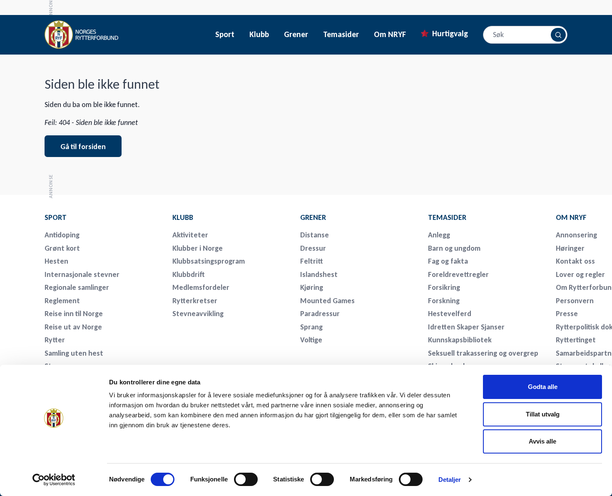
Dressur (313, 248)
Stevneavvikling (198, 313)
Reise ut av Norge (73, 326)
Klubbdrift (188, 274)
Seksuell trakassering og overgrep (483, 353)
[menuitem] (103, 217)
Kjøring (311, 287)
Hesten (56, 261)
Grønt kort (62, 248)
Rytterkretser (194, 300)
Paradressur (320, 313)
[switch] (246, 479)
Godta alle (542, 386)
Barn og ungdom (454, 248)
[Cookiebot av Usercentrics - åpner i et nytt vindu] (53, 480)
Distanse (314, 234)
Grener (296, 34)
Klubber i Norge (197, 248)
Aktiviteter (190, 234)
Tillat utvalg (543, 414)
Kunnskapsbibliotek (460, 339)
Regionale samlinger (77, 287)
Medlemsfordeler (200, 287)
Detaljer (449, 479)
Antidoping (62, 234)
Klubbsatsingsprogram (208, 261)
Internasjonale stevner (82, 274)
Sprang (311, 326)
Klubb (259, 34)
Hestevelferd (449, 313)
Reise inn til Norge (74, 313)
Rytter (55, 339)
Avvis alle (542, 441)
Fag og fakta (448, 261)
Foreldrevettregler (458, 274)
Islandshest (319, 274)
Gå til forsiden (83, 146)
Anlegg (439, 234)
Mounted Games (327, 300)
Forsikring (444, 287)
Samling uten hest (74, 353)
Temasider (341, 34)
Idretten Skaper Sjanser (466, 326)
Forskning (444, 300)
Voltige (311, 339)
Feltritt (311, 261)
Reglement (62, 300)
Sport (224, 34)
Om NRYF (390, 34)
